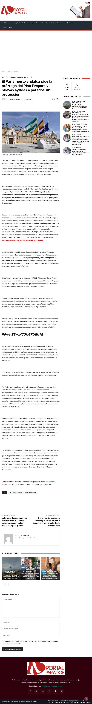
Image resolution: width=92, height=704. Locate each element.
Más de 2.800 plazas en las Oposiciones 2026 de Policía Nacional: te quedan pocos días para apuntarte (30, 575)
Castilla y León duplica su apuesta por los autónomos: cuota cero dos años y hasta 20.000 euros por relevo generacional (80, 140)
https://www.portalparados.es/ (24, 538)
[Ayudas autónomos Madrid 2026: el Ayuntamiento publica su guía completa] (67, 151)
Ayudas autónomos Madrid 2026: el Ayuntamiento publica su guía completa (80, 152)
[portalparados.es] (4, 99)
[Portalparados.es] (14, 10)
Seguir (76, 84)
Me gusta (67, 84)
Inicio (3, 72)
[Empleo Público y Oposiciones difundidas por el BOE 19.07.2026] (11, 568)
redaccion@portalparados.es (52, 686)
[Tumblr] (55, 691)
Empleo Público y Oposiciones (11, 572)
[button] (87, 25)
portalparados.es (15, 99)
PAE (10, 492)
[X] (62, 691)
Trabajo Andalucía (24, 77)
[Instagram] (36, 691)
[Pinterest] (49, 691)
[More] (46, 106)
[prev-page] (3, 584)
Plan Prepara (17, 492)
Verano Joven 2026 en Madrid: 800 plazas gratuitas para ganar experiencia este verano (50, 576)
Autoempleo (76, 134)
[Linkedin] (42, 691)
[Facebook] (30, 691)
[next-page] (7, 584)
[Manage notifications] (86, 699)
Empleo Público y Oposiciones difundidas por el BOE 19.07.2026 (11, 576)
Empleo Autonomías (49, 571)
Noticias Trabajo (12, 72)
